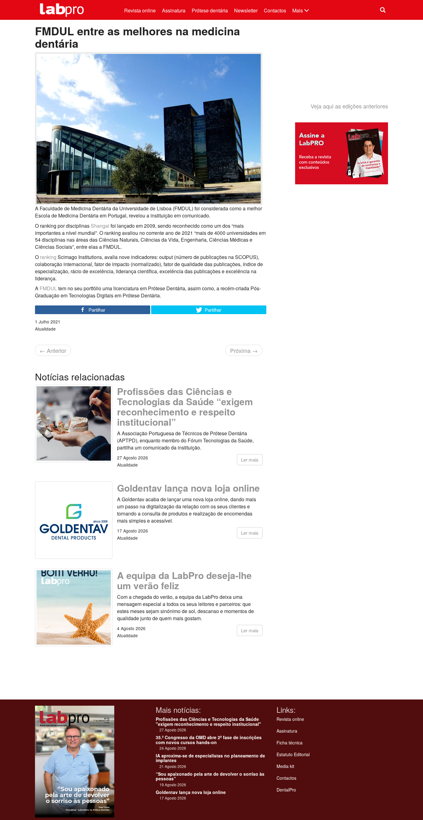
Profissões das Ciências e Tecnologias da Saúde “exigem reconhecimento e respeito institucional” (185, 406)
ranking (48, 257)
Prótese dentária (210, 10)
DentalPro (286, 790)
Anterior (53, 350)
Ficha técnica (290, 742)
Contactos (275, 10)
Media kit (285, 766)
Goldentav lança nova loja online (188, 487)
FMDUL (48, 288)
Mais (298, 10)
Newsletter (246, 10)
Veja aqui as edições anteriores (349, 106)
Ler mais (250, 459)
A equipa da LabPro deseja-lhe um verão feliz (184, 580)
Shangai (100, 225)
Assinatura (173, 10)
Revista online (140, 10)
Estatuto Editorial (293, 754)
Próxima (244, 350)
